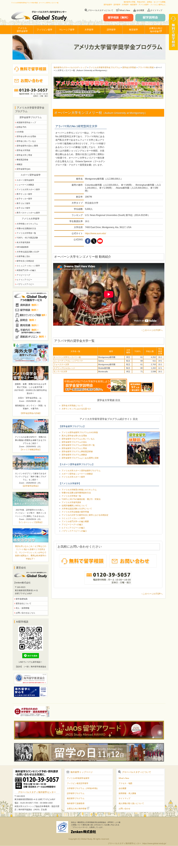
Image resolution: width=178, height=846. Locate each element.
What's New (125, 10)
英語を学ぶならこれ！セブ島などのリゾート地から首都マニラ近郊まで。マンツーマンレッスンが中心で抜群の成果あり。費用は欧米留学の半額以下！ (30, 552)
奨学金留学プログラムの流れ (74, 442)
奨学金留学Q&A (23, 169)
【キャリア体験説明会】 (30, 449)
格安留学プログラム (75, 798)
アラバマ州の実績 (146, 67)
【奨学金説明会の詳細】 (30, 413)
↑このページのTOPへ (152, 330)
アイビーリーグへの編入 (72, 524)
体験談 (19, 164)
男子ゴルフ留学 (23, 203)
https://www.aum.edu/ (95, 233)
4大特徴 (20, 132)
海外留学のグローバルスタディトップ (70, 67)
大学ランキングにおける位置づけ (76, 409)
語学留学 (111, 29)
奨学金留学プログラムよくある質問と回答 (80, 458)
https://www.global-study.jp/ (154, 843)
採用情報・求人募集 (127, 793)
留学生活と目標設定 (25, 261)
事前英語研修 (22, 160)
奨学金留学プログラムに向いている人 (78, 439)
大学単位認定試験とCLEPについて (77, 508)
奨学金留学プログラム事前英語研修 (77, 451)
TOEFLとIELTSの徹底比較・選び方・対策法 (81, 499)
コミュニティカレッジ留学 (73, 518)
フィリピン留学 (44, 29)
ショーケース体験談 (25, 185)
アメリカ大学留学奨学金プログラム (104, 67)
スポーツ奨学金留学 (25, 180)
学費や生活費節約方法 (26, 228)
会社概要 (140, 10)
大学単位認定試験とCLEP (28, 252)
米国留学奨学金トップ (26, 122)
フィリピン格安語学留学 (77, 783)
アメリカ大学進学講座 (71, 502)
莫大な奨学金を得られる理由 (74, 435)
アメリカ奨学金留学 (22, 29)
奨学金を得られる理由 (26, 136)
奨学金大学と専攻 (24, 155)
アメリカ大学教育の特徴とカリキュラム (79, 490)
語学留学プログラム (75, 793)
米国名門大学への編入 (26, 270)
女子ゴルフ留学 (23, 208)
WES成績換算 (23, 247)
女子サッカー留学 (24, 199)
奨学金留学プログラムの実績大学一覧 (78, 445)
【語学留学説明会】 (30, 486)
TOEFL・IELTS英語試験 (27, 238)
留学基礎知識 (21, 599)
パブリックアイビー (25, 284)
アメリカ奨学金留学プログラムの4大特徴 (80, 432)
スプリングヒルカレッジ (64, 368)
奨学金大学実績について (72, 405)
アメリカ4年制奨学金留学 (78, 778)
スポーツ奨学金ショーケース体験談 (77, 474)
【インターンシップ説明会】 (30, 522)
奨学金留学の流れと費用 (27, 146)
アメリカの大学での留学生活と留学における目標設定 (85, 515)
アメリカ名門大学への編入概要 (75, 521)
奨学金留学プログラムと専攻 (74, 448)
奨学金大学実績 (129, 67)
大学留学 (89, 29)
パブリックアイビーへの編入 (74, 531)
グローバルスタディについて (100, 10)
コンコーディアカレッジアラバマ (68, 361)
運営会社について (23, 603)
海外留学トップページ (81, 772)
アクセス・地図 (125, 783)
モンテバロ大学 (60, 371)
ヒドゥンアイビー (24, 279)
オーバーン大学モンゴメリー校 (67, 357)
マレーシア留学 (67, 29)
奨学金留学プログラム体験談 (74, 455)
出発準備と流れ (23, 256)
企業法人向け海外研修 (155, 30)
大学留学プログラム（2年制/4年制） (83, 788)
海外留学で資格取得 (75, 803)
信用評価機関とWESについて (74, 505)
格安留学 (133, 29)
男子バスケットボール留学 (28, 213)
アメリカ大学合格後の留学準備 (75, 512)
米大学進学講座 (23, 242)
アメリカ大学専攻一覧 (71, 496)
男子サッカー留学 (24, 194)
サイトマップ (156, 10)
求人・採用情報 (22, 608)
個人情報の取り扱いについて (131, 803)
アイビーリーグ (23, 275)
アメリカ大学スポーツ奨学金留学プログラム (81, 470)
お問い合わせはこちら (25, 613)
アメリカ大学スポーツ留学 (73, 477)
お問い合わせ (124, 808)
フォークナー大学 (61, 364)
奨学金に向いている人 (26, 141)
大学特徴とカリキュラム (27, 224)
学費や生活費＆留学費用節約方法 (76, 493)
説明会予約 (21, 127)
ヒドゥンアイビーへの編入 (73, 528)
